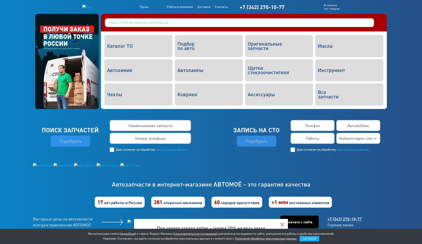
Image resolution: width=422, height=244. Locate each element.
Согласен (309, 238)
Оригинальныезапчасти (265, 46)
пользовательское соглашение (195, 233)
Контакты (221, 7)
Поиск (379, 22)
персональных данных (171, 149)
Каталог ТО (120, 46)
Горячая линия (340, 225)
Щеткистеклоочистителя (268, 70)
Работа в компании (180, 7)
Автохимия (119, 70)
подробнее (127, 233)
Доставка (203, 7)
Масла (325, 46)
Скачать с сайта (299, 222)
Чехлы (114, 94)
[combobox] (358, 139)
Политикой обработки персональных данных (266, 238)
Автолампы (190, 70)
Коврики (187, 94)
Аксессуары (261, 94)
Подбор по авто (186, 46)
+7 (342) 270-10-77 (262, 7)
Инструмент (331, 70)
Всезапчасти (328, 94)
